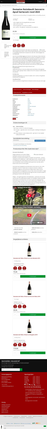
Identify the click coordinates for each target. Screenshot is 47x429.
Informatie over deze (18, 228)
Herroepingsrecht (29, 417)
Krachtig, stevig (17, 261)
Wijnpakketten (4, 409)
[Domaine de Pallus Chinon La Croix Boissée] (29, 250)
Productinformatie (17, 89)
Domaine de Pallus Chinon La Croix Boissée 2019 (26, 258)
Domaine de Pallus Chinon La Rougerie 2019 (25, 334)
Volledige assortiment (6, 404)
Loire (29, 104)
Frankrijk (29, 103)
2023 (29, 107)
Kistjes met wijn (5, 410)
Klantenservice (17, 416)
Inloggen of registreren (8, 416)
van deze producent (20, 233)
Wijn (28, 98)
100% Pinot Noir (31, 113)
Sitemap (29, 416)
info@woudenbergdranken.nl (8, 386)
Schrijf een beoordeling (40, 140)
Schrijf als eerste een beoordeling (19, 15)
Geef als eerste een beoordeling (19, 145)
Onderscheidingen (27, 89)
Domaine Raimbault (32, 106)
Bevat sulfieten (31, 115)
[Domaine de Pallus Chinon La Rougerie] (29, 326)
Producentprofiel (17, 92)
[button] (14, 45)
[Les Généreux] (37, 385)
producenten (37, 232)
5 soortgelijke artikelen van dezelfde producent (36, 15)
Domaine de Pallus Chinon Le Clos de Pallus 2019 (26, 296)
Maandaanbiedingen (6, 406)
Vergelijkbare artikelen (27, 92)
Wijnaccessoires (5, 412)
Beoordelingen (35, 89)
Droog (29, 101)
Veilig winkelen (24, 416)
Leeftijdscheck (15, 417)
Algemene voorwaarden (37, 416)
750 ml (29, 110)
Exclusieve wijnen (5, 407)
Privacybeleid (22, 417)
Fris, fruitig (16, 299)
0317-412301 (4, 384)
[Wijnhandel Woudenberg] (20, 1)
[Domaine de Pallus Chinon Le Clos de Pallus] (29, 288)
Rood (29, 100)
